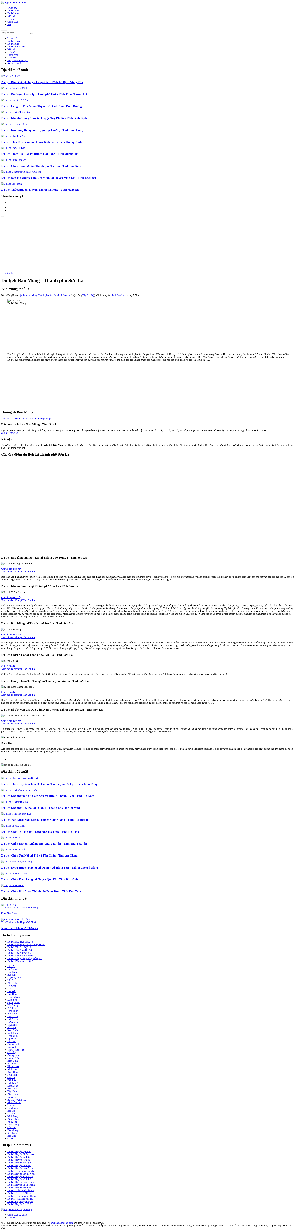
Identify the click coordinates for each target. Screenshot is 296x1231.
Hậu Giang (12, 1130)
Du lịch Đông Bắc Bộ (20, 955)
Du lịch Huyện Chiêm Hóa (20, 1154)
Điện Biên (12, 983)
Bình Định (12, 1060)
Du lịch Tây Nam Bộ (19, 950)
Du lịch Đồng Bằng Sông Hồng (24, 958)
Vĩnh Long (12, 1116)
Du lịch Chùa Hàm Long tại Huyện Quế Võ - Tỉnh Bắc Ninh (39, 879)
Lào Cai (11, 980)
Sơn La (10, 988)
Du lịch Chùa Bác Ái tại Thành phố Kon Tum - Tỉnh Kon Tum (41, 891)
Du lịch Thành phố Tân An (20, 1190)
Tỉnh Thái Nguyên (10, 922)
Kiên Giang (13, 1124)
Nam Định (12, 1030)
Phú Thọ (11, 1008)
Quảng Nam (13, 1055)
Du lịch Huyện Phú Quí (19, 1162)
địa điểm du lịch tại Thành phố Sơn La (37, 295)
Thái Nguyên (13, 997)
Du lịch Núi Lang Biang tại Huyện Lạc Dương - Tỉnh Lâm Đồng (42, 130)
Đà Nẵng (11, 1052)
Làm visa (11, 57)
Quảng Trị (12, 1047)
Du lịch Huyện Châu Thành (21, 1184)
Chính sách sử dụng (17, 1214)
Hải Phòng (12, 1019)
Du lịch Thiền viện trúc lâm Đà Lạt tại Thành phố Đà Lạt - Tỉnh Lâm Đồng (49, 784)
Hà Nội (11, 966)
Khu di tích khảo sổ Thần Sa (19, 928)
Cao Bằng (12, 972)
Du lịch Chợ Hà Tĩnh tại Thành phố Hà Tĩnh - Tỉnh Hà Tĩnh (40, 831)
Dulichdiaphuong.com (62, 1222)
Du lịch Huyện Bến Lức (19, 1187)
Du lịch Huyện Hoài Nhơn (20, 1168)
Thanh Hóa (12, 1035)
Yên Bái (11, 991)
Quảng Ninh (13, 1002)
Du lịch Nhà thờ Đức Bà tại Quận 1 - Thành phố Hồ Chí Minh (41, 807)
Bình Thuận (13, 1072)
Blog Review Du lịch (17, 60)
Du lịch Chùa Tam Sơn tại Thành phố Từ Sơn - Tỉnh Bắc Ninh (41, 166)
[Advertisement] (148, 240)
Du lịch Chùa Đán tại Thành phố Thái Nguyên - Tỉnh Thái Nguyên (44, 843)
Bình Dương (13, 1094)
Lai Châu (11, 986)
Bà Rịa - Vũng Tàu (16, 1099)
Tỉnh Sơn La (7, 273)
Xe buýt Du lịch (15, 63)
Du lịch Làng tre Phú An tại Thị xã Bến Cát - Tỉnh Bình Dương (41, 106)
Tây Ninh (12, 1091)
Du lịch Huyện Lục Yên (19, 1151)
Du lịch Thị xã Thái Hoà (19, 1193)
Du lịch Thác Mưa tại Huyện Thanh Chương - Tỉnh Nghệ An (40, 189)
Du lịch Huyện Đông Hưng (20, 1182)
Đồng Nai (12, 1097)
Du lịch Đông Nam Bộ (20, 961)
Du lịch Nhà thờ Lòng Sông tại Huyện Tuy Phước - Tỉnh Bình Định (44, 118)
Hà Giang (12, 969)
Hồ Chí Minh (14, 1102)
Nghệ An (11, 1038)
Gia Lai (11, 1077)
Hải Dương (12, 1016)
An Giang (12, 1122)
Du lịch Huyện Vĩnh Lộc (19, 1179)
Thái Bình (12, 1024)
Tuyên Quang (14, 977)
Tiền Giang (12, 1108)
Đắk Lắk (11, 1080)
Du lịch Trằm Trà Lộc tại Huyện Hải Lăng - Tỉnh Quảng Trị (39, 153)
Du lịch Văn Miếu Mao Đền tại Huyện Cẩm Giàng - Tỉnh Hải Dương (45, 819)
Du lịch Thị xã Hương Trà (20, 1198)
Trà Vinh (11, 1113)
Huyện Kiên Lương (28, 907)
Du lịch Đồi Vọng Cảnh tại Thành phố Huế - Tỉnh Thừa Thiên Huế (44, 94)
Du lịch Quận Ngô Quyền (20, 1201)
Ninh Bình (12, 1033)
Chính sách (12, 21)
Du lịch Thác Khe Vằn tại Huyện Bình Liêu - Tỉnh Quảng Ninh (41, 142)
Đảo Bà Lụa (9, 913)
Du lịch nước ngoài (16, 46)
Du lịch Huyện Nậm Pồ (19, 1160)
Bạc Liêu (11, 1135)
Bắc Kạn (11, 974)
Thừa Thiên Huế (15, 1049)
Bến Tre (11, 1110)
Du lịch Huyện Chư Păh (19, 1165)
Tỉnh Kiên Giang (9, 907)
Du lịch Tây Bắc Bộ (19, 947)
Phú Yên (11, 1063)
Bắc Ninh (12, 1013)
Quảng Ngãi (13, 1058)
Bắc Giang (12, 1005)
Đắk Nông (12, 1083)
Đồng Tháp (13, 1119)
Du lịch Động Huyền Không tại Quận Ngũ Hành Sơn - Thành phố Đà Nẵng (49, 867)
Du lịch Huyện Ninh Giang (20, 1176)
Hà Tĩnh (11, 1041)
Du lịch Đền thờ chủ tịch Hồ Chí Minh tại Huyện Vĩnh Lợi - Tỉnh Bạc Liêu (48, 177)
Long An (11, 1105)
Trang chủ (12, 7)
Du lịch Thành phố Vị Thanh (21, 1196)
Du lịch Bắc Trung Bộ (20, 941)
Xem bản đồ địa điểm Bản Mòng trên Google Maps (26, 418)
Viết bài (11, 16)
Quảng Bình (13, 1044)
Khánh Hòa (13, 1066)
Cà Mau (11, 1138)
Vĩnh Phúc (12, 1011)
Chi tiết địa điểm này (11, 568)
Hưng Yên (12, 1022)
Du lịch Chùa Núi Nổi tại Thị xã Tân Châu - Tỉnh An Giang (39, 855)
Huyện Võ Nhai (28, 922)
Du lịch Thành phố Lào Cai (20, 1171)
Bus (9, 24)
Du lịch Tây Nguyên (19, 953)
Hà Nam (11, 1027)
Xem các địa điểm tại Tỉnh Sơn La (18, 571)
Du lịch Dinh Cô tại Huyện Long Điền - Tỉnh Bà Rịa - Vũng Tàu (42, 82)
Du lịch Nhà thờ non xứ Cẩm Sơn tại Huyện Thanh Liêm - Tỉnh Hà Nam (47, 795)
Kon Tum (12, 1074)
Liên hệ (11, 19)
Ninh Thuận (13, 1069)
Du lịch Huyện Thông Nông (21, 1173)
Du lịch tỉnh (13, 13)
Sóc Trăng (12, 1133)
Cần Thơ (11, 1127)
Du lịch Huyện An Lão (18, 1157)
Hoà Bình (12, 994)
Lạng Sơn (12, 999)
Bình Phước (13, 1088)
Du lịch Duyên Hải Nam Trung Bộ (26, 944)
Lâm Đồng (12, 1085)
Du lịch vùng (13, 10)
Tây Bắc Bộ (88, 295)
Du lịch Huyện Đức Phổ (19, 1204)
